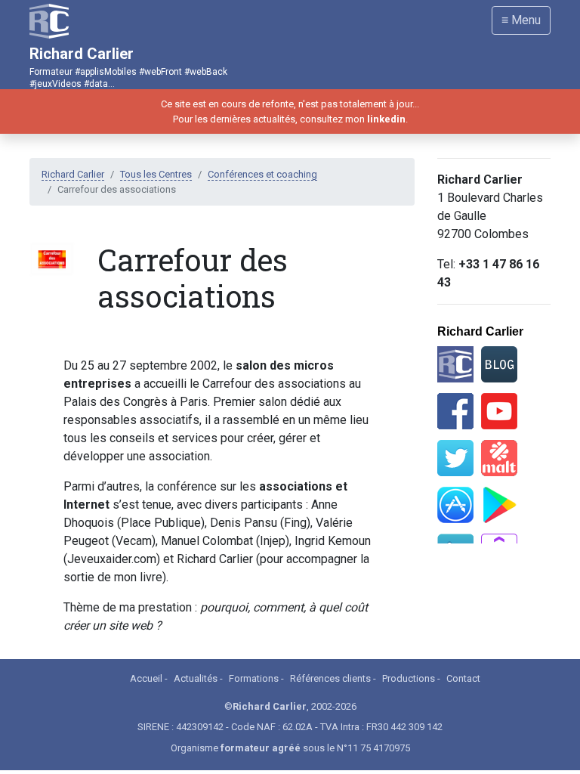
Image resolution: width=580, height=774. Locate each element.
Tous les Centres (156, 174)
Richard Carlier (73, 174)
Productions (408, 678)
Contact (463, 678)
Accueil (146, 678)
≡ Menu (521, 20)
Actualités (196, 678)
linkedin (386, 119)
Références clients (330, 678)
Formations (254, 678)
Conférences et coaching (262, 174)
